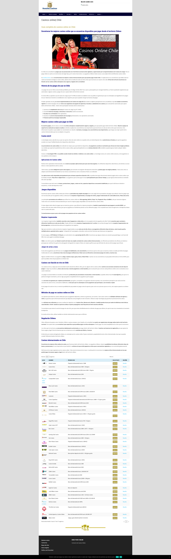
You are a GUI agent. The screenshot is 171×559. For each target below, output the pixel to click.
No (120, 556)
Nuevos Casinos (53, 14)
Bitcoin (68, 14)
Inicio (43, 14)
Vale (117, 556)
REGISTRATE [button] (116, 360)
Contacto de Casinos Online (78, 543)
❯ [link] (128, 521)
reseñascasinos (47, 77)
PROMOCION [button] (71, 360)
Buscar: (111, 356)
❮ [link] (124, 521)
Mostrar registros (47, 356)
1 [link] (126, 521)
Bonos (99, 14)
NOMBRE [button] (51, 360)
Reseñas (61, 14)
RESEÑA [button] (125, 360)
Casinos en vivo (83, 14)
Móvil (75, 14)
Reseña (125, 363)
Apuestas (91, 14)
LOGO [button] (43, 360)
